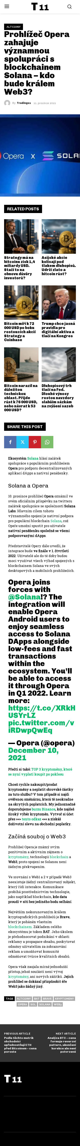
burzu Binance (43, 809)
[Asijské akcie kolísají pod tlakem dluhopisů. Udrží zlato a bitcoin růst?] (59, 236)
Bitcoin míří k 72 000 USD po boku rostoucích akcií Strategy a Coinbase (20, 331)
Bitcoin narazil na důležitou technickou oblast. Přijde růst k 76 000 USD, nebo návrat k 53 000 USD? (21, 398)
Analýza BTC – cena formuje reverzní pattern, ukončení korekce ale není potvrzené (62, 1044)
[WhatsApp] (47, 442)
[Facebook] (10, 442)
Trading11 (24, 103)
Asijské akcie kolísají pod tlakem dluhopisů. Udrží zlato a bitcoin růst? (59, 265)
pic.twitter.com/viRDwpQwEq (41, 726)
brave (47, 998)
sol (33, 1004)
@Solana (24, 596)
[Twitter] (22, 442)
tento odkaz (31, 819)
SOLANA (44, 1004)
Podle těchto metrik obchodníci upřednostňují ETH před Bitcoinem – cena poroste (20, 1044)
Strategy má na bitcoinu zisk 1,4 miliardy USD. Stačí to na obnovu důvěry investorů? (19, 267)
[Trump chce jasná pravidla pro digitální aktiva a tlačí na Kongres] (59, 302)
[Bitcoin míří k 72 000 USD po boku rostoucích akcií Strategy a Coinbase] (21, 302)
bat (37, 998)
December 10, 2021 (33, 754)
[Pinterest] (35, 442)
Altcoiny (14, 26)
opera (22, 1004)
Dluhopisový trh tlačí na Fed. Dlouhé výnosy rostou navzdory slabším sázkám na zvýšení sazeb (58, 396)
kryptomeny (64, 998)
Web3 (58, 1004)
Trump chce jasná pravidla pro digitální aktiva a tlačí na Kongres (58, 329)
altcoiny (24, 998)
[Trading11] (8, 103)
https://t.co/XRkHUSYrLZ (41, 711)
